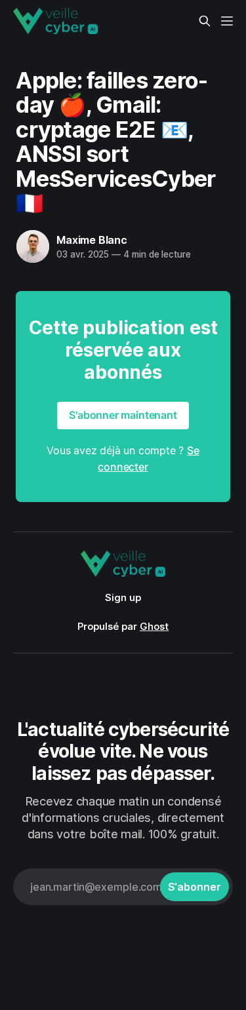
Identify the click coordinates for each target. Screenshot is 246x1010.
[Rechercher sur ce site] (204, 20)
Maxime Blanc (91, 239)
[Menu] (226, 20)
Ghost (154, 626)
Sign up (123, 597)
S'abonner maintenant (123, 414)
